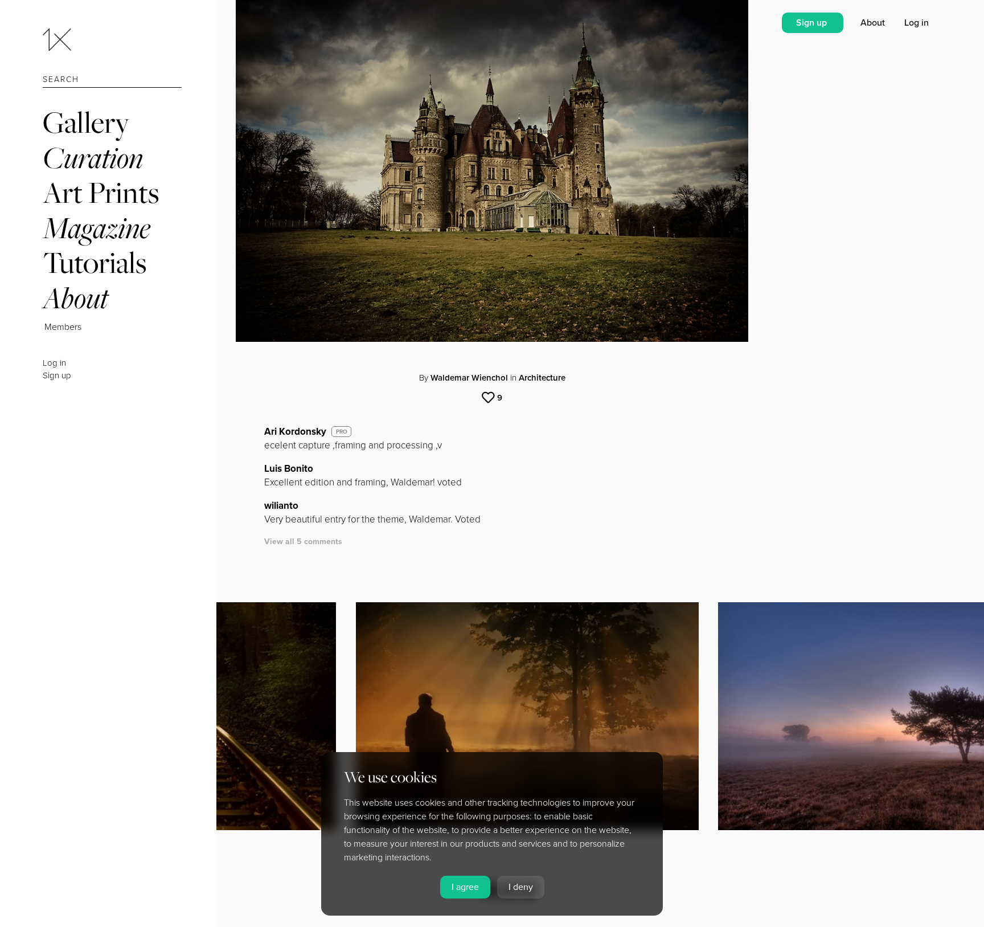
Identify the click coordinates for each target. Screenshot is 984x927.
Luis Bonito (288, 469)
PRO (341, 431)
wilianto (281, 506)
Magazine (96, 227)
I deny (521, 887)
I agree (465, 887)
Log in (54, 363)
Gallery (86, 122)
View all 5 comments (303, 541)
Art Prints (101, 192)
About (75, 297)
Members (62, 327)
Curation (93, 157)
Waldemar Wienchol (469, 378)
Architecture (542, 378)
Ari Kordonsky (295, 432)
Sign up (57, 375)
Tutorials (94, 262)
